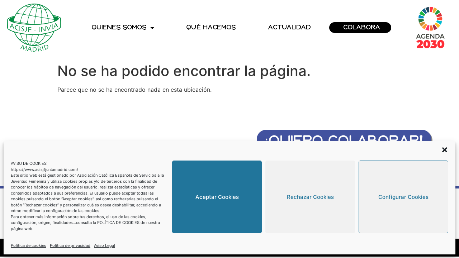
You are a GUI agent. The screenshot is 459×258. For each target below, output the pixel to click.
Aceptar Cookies (217, 197)
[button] (444, 149)
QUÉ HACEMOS (211, 27)
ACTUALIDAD (289, 27)
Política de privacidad (70, 245)
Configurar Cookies (403, 197)
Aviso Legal (104, 245)
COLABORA (362, 27)
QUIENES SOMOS (119, 27)
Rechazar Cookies (310, 197)
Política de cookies (28, 245)
